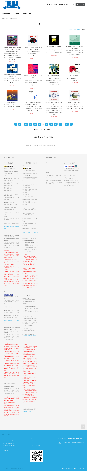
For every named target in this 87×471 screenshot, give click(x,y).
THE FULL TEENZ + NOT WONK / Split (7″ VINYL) (33, 48)
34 (67, 124)
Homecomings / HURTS (54, 46)
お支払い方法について (8, 440)
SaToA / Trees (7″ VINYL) (75, 102)
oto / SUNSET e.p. (12, 102)
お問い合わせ (6, 450)
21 (46, 124)
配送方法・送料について (8, 443)
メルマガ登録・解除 (35, 445)
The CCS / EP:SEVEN (54, 75)
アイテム (81, 4)
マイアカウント (53, 4)
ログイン (68, 4)
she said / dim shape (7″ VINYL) (53, 103)
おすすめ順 (72, 29)
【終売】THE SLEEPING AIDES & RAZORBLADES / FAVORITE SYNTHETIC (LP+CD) (12, 49)
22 (51, 124)
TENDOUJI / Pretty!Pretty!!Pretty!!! (33, 76)
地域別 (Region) (5, 18)
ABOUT (18, 14)
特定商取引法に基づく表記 (9, 445)
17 (30, 124)
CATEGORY (6, 14)
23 (55, 124)
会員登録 (61, 4)
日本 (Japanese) (13, 18)
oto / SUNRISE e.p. (74, 75)
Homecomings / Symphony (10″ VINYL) (74, 47)
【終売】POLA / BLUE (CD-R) (33, 102)
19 (39, 124)
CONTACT (27, 14)
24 (60, 124)
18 (35, 124)
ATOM (35, 448)
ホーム (4, 438)
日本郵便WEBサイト (27, 411)
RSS (31, 448)
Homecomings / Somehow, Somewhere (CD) (12, 75)
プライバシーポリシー (8, 448)
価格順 (78, 29)
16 (26, 124)
